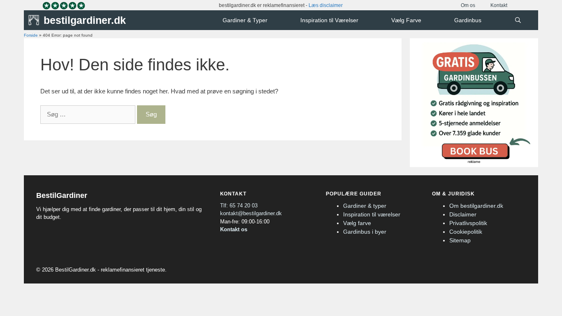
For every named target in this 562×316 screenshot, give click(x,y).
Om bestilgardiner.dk (476, 205)
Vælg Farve (406, 20)
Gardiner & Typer (245, 20)
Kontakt (498, 5)
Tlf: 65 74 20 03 (239, 205)
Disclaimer (462, 214)
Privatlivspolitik (468, 223)
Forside (31, 35)
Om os (468, 5)
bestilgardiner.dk (85, 20)
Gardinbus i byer (364, 231)
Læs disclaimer (326, 5)
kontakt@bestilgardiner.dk (251, 213)
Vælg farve (357, 223)
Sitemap (460, 240)
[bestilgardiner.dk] (36, 20)
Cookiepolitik (465, 231)
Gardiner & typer (364, 205)
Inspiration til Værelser (329, 20)
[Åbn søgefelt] (518, 20)
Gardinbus (467, 20)
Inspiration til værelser (371, 214)
